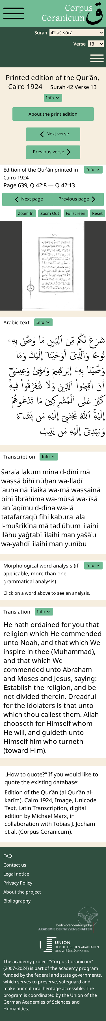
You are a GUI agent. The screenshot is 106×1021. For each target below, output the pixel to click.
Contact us (14, 865)
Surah (40, 32)
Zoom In (26, 213)
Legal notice (16, 874)
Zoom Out (49, 213)
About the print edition (53, 114)
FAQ (7, 856)
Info (50, 97)
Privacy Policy (17, 883)
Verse (79, 44)
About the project (22, 892)
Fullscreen (75, 213)
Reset (97, 213)
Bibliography (17, 901)
